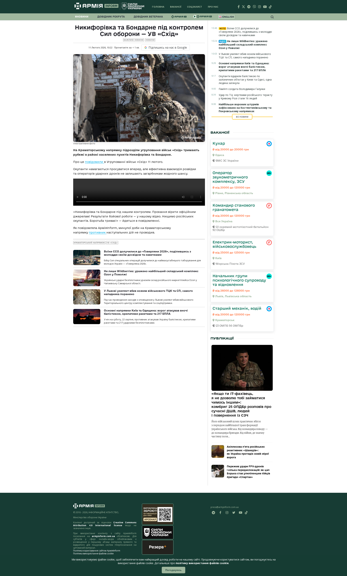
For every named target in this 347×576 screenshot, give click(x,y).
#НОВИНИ (81, 16)
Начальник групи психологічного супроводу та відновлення (239, 280)
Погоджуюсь (173, 570)
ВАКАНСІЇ (175, 6)
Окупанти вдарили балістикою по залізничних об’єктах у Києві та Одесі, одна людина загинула (245, 79)
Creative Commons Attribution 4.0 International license (104, 524)
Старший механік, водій (237, 308)
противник (97, 232)
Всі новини (242, 116)
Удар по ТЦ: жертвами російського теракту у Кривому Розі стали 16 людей (245, 96)
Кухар (219, 143)
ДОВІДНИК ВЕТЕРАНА (148, 16)
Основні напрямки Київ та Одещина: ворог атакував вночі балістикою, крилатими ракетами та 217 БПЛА (146, 312)
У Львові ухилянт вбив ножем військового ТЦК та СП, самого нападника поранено (245, 55)
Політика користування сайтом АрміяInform (96, 550)
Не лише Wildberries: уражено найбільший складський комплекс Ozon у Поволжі (243, 44)
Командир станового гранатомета (234, 207)
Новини (150, 40)
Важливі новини (133, 40)
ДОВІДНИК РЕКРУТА (111, 16)
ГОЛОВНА (158, 6)
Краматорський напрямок (89, 243)
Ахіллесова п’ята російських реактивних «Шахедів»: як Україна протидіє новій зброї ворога (248, 452)
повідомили (94, 161)
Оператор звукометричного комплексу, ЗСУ (230, 176)
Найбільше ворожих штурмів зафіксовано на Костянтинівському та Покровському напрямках (245, 108)
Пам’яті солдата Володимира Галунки (242, 89)
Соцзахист (194, 6)
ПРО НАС (213, 6)
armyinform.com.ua (103, 536)
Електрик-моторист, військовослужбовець (234, 244)
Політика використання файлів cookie (93, 553)
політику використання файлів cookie (202, 563)
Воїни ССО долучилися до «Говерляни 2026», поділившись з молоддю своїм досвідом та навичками (147, 253)
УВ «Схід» (112, 243)
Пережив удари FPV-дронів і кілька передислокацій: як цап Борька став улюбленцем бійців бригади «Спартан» (248, 471)
